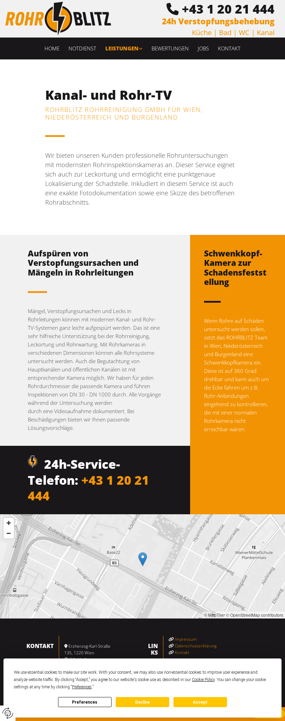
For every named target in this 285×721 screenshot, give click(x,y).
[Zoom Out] (8, 533)
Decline (142, 702)
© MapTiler (214, 615)
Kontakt (229, 48)
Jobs (203, 48)
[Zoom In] (8, 523)
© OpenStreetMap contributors (254, 615)
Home (51, 48)
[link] (124, 48)
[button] (142, 559)
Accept (200, 702)
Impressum (186, 639)
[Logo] (58, 19)
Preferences (84, 702)
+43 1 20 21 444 (228, 9)
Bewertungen (170, 48)
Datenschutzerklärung (196, 646)
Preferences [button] (82, 687)
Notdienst (82, 48)
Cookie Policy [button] (203, 679)
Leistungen (122, 48)
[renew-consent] (8, 713)
